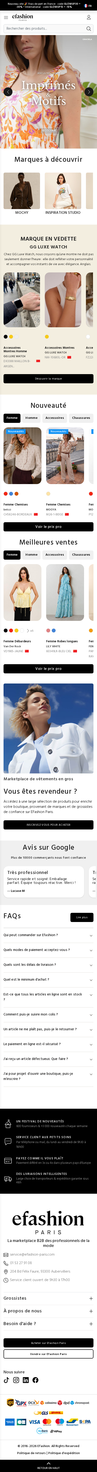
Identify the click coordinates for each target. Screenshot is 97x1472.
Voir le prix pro (48, 527)
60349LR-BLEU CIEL (58, 651)
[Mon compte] (88, 18)
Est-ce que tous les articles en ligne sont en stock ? (43, 997)
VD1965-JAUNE (13, 651)
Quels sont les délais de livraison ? (30, 965)
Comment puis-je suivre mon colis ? (31, 1014)
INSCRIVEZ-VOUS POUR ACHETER (49, 825)
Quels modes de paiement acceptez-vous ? (37, 950)
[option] (48, 92)
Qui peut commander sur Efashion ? (31, 935)
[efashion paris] (25, 17)
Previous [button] (8, 91)
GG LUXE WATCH (14, 356)
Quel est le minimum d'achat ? (26, 980)
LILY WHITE (53, 646)
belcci (7, 509)
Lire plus (82, 917)
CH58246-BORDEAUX (18, 514)
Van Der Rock (12, 646)
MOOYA (51, 509)
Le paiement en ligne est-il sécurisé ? (32, 1044)
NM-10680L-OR (55, 357)
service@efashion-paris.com (32, 1255)
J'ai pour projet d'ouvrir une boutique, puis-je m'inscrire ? (38, 1076)
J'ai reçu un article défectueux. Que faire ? (36, 1059)
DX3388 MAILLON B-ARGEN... (17, 364)
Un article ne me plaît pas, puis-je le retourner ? (40, 1029)
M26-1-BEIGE (54, 514)
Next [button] (89, 91)
